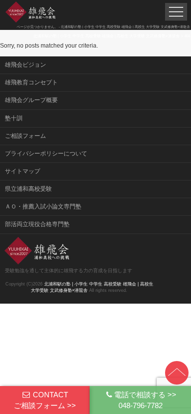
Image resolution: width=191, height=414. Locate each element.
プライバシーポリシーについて (46, 153)
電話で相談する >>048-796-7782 (145, 399)
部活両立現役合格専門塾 (37, 224)
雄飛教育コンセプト (31, 82)
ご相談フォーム (25, 135)
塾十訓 (14, 118)
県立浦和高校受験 (28, 188)
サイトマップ (22, 171)
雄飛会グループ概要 (31, 100)
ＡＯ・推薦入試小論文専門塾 (43, 206)
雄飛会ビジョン (25, 64)
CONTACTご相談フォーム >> (45, 399)
